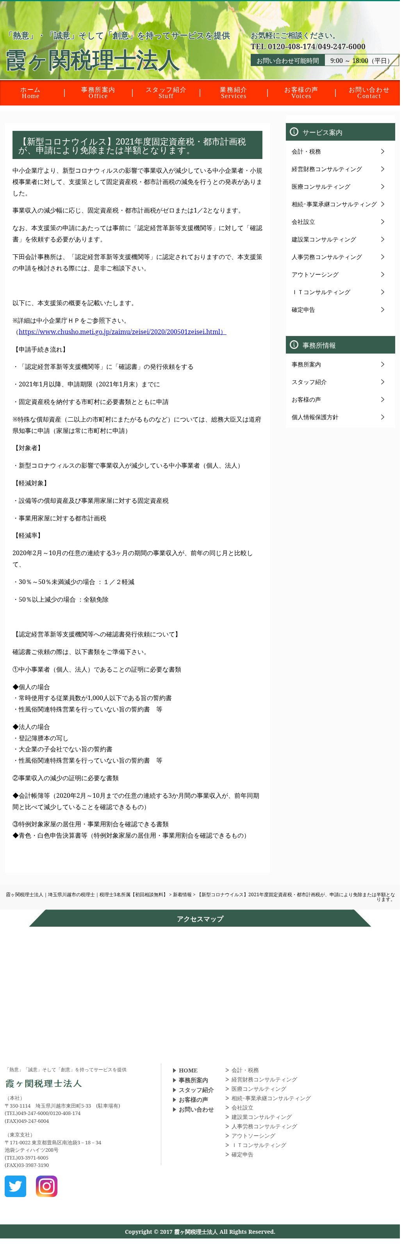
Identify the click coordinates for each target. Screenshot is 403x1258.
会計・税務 (306, 151)
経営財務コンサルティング (327, 169)
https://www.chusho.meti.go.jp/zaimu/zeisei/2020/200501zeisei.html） (122, 331)
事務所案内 (306, 364)
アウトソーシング (315, 274)
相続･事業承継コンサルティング (334, 204)
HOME (188, 1070)
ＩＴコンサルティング (321, 292)
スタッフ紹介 (309, 382)
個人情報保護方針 (315, 417)
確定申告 (303, 309)
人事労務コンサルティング (327, 257)
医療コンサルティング (321, 186)
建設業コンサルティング (324, 239)
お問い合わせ (196, 1109)
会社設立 (303, 221)
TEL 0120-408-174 (283, 46)
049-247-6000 (342, 46)
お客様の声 (306, 399)
